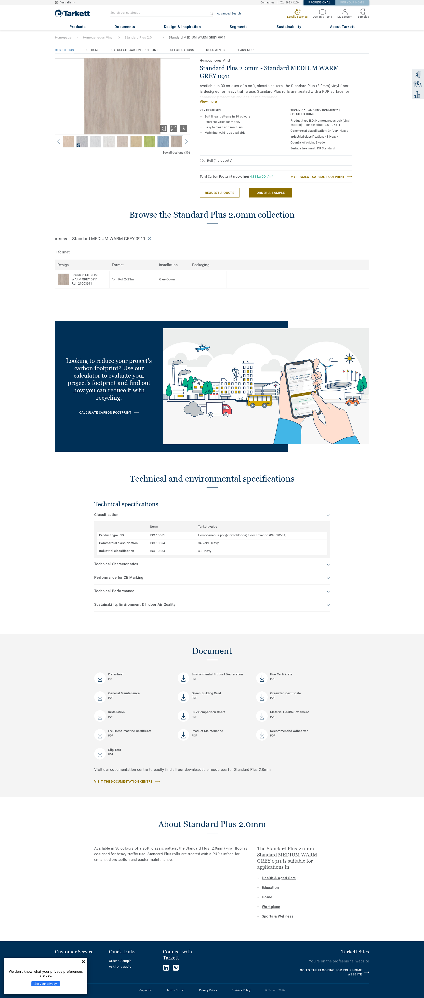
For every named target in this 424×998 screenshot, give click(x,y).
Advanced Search (229, 13)
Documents (215, 50)
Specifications (182, 50)
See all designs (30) (176, 152)
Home (267, 897)
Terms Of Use (175, 990)
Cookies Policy (241, 990)
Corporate (145, 990)
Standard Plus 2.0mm (141, 37)
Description (64, 50)
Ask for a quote (120, 966)
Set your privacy (45, 983)
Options (92, 50)
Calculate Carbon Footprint (134, 50)
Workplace (271, 907)
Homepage (63, 37)
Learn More (246, 50)
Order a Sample (120, 961)
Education (270, 887)
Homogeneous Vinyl (98, 37)
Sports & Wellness (277, 916)
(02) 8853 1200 (289, 2)
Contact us (268, 2)
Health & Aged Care (279, 878)
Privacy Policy (208, 990)
